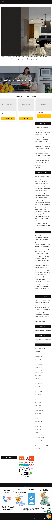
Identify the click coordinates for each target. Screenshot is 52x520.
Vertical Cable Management (41, 445)
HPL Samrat (37, 399)
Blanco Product (38, 353)
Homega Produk (38, 380)
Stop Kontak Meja (39, 437)
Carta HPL (37, 359)
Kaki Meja (37, 407)
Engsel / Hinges (38, 367)
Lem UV (36, 416)
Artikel (36, 351)
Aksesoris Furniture (39, 348)
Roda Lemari (37, 426)
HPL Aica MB (37, 383)
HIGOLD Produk (38, 378)
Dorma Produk (38, 362)
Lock (36, 418)
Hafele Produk (38, 372)
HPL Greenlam (38, 394)
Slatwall (36, 432)
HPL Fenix (37, 389)
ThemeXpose (13, 518)
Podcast (37, 424)
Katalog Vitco (38, 410)
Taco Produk (37, 440)
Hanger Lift (37, 375)
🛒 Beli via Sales (8, 118)
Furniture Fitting (38, 370)
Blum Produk (37, 356)
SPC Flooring (37, 434)
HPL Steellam (38, 405)
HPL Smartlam (38, 402)
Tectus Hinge (38, 443)
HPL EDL (37, 386)
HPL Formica (37, 391)
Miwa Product (38, 421)
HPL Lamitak (37, 397)
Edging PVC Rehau (39, 364)
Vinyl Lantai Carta (38, 448)
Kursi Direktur (38, 413)
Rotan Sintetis (38, 429)
